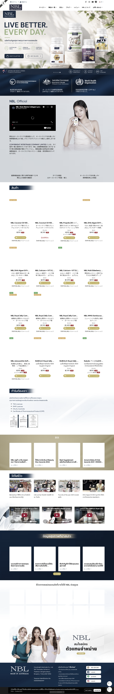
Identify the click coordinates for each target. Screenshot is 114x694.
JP (101, 2)
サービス (42, 7)
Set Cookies (88, 690)
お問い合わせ (97, 7)
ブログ (68, 7)
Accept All (97, 690)
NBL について (86, 7)
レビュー (76, 7)
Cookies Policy (18, 691)
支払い (61, 7)
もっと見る (14, 465)
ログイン (14, 2)
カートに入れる (21, 237)
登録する (24, 2)
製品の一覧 (52, 7)
